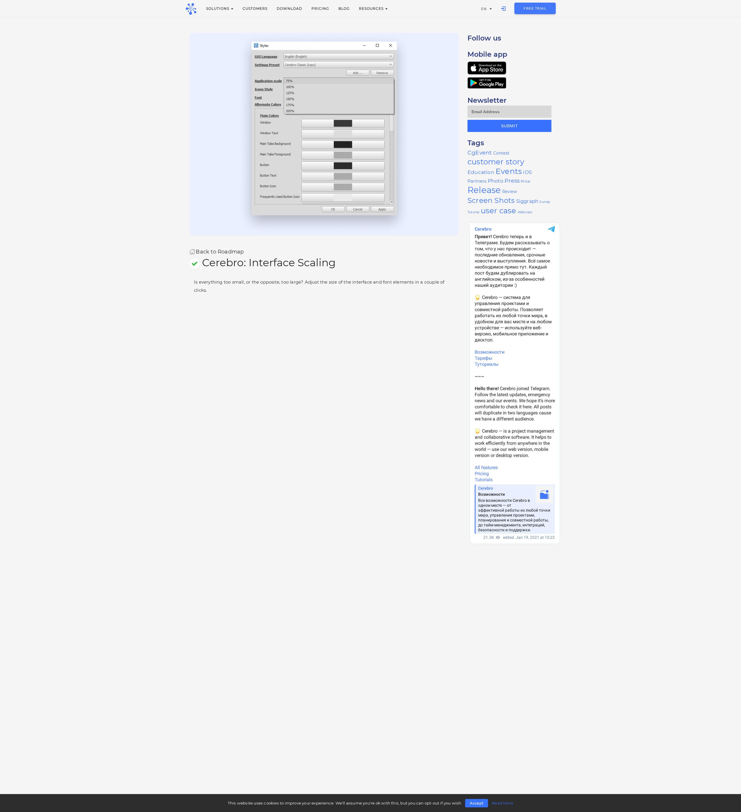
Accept (476, 803)
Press (512, 180)
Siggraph (527, 201)
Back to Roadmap (220, 251)
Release (484, 190)
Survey (545, 202)
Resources (372, 8)
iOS (527, 172)
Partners (477, 181)
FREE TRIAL (535, 8)
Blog (344, 8)
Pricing (320, 8)
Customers (255, 8)
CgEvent (479, 152)
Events (509, 171)
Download (289, 8)
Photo (495, 181)
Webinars (525, 212)
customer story (495, 161)
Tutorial (473, 212)
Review (509, 191)
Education (480, 172)
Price (525, 181)
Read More (502, 803)
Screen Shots (491, 200)
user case (498, 210)
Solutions (218, 8)
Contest (501, 153)
